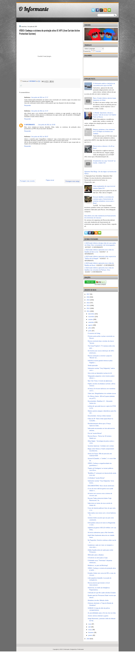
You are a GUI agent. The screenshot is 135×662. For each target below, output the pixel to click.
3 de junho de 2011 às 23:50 (46, 124)
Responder (27, 105)
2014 (88, 303)
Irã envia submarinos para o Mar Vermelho (101, 532)
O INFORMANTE (29, 124)
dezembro (91, 314)
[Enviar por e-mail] (45, 81)
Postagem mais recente (27, 181)
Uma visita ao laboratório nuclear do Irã (100, 373)
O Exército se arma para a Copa (97, 558)
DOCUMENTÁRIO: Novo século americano (101, 486)
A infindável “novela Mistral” (96, 478)
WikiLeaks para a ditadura (96, 555)
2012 (88, 308)
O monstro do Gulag (94, 333)
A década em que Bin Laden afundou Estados (102, 592)
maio (90, 624)
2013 (88, 305)
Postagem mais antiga (72, 181)
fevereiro (91, 632)
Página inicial (50, 180)
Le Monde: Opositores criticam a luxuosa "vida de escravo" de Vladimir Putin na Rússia (104, 115)
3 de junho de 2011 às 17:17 (39, 97)
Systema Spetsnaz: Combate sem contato (101, 446)
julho (90, 328)
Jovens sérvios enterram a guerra (98, 616)
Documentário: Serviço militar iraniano (99, 416)
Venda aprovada (93, 365)
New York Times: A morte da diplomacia (100, 381)
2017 (88, 294)
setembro (91, 322)
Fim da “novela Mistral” (95, 433)
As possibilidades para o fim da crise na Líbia (102, 613)
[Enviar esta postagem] (42, 81)
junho (90, 331)
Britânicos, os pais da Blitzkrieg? (98, 565)
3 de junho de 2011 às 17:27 (39, 111)
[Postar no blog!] (47, 81)
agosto (90, 325)
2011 (88, 311)
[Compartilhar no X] (49, 81)
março (90, 629)
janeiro (90, 635)
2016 (88, 297)
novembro (91, 316)
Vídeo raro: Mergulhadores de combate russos (102, 393)
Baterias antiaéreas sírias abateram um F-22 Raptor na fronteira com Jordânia (104, 131)
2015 (88, 300)
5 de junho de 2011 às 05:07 (39, 136)
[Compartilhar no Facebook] (51, 81)
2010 (88, 639)
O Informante (34, 8)
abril (89, 627)
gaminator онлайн (26, 0)
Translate (98, 51)
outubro (90, 319)
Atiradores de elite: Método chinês (98, 600)
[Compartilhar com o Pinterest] (53, 81)
